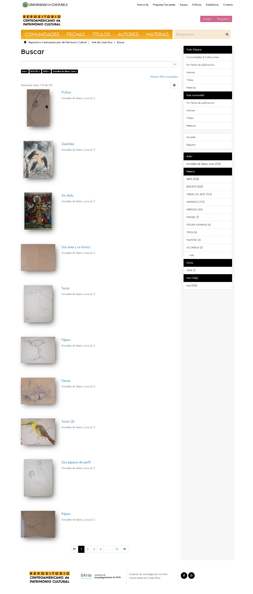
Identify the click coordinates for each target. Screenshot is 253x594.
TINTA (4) (192, 232)
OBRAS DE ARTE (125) (199, 194)
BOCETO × (35, 71)
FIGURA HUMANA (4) (199, 225)
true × (24, 71)
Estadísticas (212, 4)
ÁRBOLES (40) (194, 209)
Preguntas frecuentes (164, 4)
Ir (175, 64)
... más (190, 255)
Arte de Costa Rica (102, 42)
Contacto (228, 4)
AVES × (46, 71)
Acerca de (142, 4)
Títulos (190, 80)
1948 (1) (191, 270)
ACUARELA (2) (195, 247)
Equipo (184, 4)
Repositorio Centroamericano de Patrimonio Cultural (57, 42)
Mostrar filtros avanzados (164, 76)
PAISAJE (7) (193, 217)
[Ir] (227, 34)
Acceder (191, 137)
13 (116, 549)
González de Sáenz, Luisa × (65, 71)
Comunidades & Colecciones (203, 57)
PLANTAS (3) (194, 240)
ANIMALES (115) (195, 202)
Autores (191, 72)
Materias (191, 87)
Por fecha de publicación (200, 65)
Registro (223, 19)
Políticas (197, 4)
